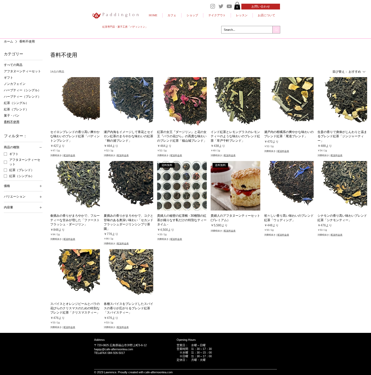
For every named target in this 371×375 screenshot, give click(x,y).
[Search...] (276, 29)
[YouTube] (229, 6)
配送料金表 (69, 155)
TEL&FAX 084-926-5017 (109, 353)
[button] (237, 5)
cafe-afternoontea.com (158, 372)
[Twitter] (221, 6)
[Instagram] (212, 6)
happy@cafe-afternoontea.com (113, 349)
